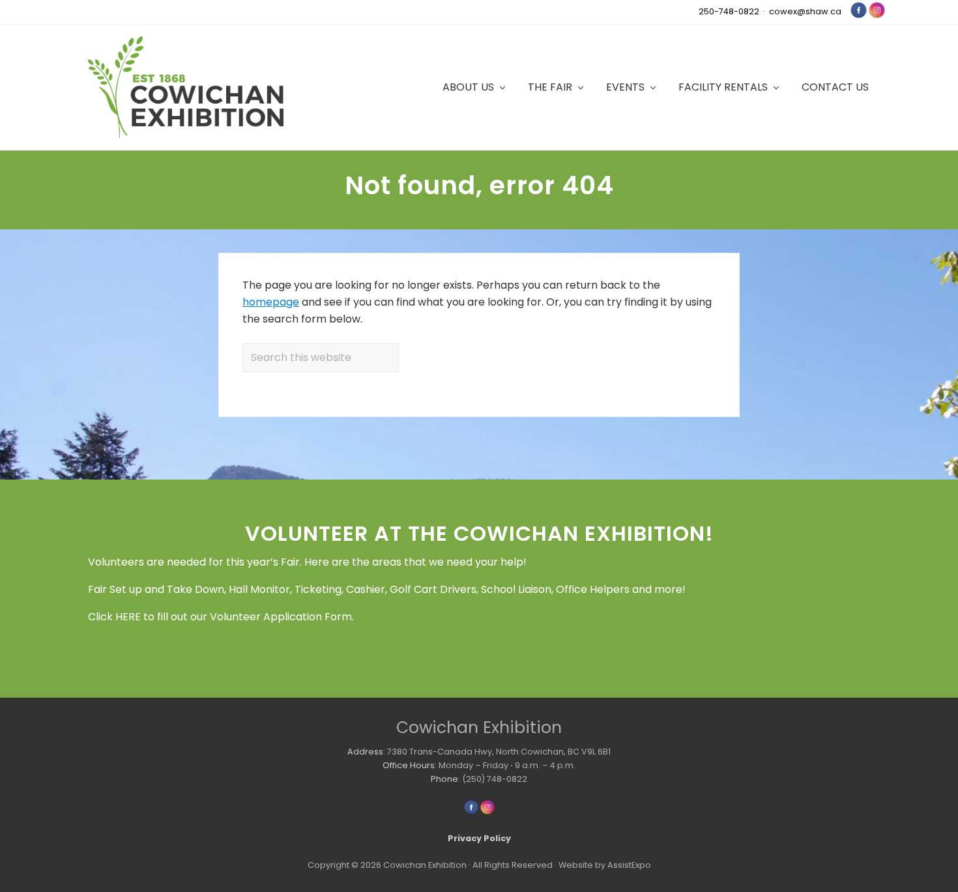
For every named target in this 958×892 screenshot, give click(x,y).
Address (365, 751)
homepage (270, 302)
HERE (128, 616)
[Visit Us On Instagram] (876, 16)
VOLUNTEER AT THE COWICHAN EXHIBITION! (479, 533)
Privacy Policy (479, 838)
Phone (444, 778)
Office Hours (409, 765)
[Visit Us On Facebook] (858, 16)
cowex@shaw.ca (805, 11)
